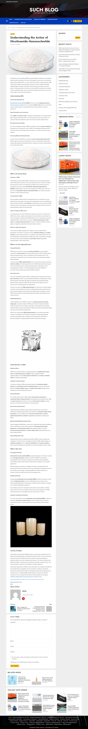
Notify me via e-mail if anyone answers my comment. (25, 662)
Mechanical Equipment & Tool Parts (68, 101)
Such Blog (44, 9)
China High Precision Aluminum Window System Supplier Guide (74, 134)
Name (12, 641)
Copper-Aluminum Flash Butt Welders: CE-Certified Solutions (74, 124)
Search (62, 33)
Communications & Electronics (23, 19)
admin (24, 591)
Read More (62, 193)
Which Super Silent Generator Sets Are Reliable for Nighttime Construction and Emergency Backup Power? (69, 49)
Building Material (63, 80)
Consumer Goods (63, 95)
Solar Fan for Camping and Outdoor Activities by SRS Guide (24, 679)
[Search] (71, 21)
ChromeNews (48, 727)
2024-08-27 (13, 44)
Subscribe (78, 21)
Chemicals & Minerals (40, 19)
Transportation (13, 22)
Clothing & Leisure (64, 89)
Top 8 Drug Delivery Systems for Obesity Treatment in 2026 (74, 199)
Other (60, 104)
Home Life (23, 22)
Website (12, 652)
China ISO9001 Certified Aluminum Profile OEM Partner (73, 707)
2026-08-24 (72, 127)
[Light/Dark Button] (68, 21)
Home (10, 19)
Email (12, 646)
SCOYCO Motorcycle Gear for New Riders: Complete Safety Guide (73, 210)
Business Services (52, 19)
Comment (13, 622)
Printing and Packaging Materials (67, 107)
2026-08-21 (21, 683)
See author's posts (28, 595)
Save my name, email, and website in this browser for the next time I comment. (30, 658)
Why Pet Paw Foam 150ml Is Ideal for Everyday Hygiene (47, 679)
